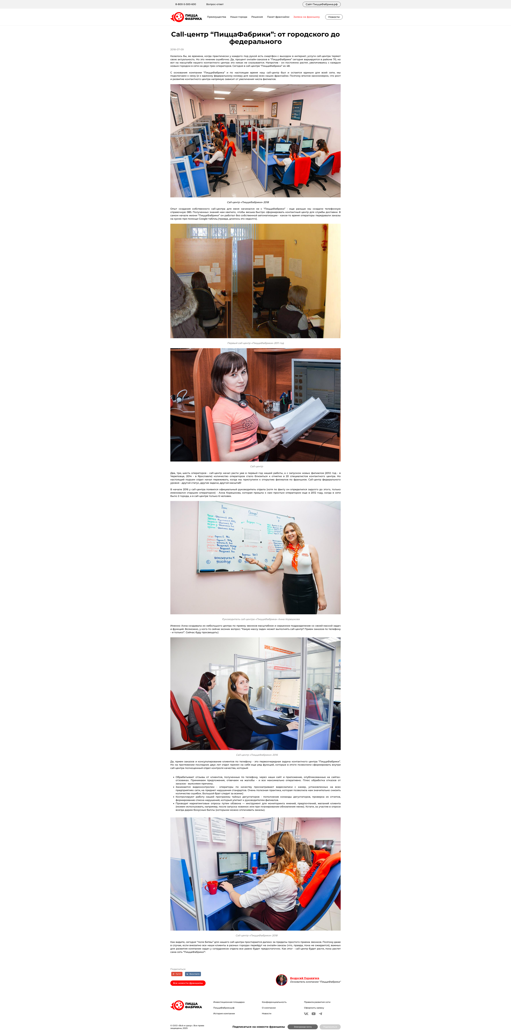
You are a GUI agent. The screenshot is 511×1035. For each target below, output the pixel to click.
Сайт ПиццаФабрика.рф (322, 4)
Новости (334, 16)
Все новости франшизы (188, 983)
